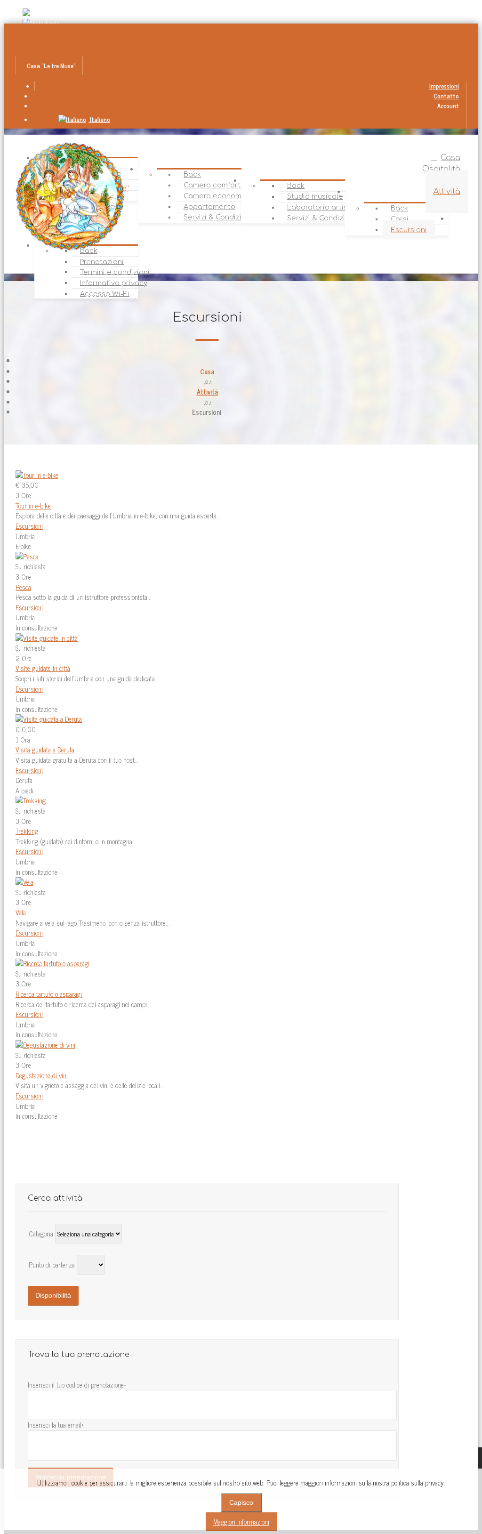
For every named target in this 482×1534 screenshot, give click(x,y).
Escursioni (29, 526)
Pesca (23, 587)
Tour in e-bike (33, 505)
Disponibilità (53, 1295)
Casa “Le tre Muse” (51, 66)
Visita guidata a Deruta (45, 749)
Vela (21, 912)
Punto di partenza (53, 1264)
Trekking (27, 831)
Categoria (42, 1233)
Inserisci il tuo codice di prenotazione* (77, 1384)
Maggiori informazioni (241, 1521)
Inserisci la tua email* (56, 1424)
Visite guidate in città (43, 668)
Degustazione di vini (42, 1075)
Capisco (241, 1502)
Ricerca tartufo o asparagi (49, 994)
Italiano (99, 119)
